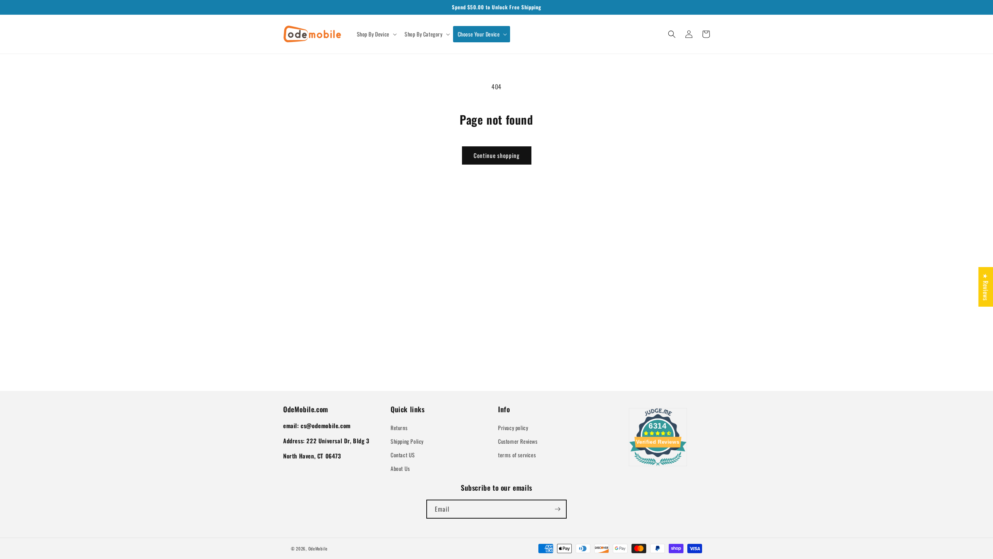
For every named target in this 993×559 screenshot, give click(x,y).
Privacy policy (513, 428)
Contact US (403, 455)
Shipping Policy (407, 441)
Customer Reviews (518, 441)
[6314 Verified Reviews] (658, 466)
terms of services (517, 455)
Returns (399, 428)
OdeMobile (318, 548)
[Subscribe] (557, 509)
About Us (400, 468)
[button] (376, 34)
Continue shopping (497, 155)
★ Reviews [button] (985, 286)
